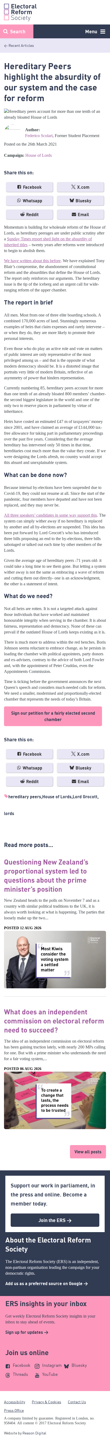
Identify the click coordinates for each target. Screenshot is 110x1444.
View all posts (87, 1151)
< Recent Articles (19, 45)
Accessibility (14, 1402)
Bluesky (82, 200)
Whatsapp (32, 200)
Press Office (14, 1410)
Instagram (52, 1365)
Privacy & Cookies (46, 1402)
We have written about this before (32, 260)
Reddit (32, 214)
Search (17, 31)
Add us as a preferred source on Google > (46, 1283)
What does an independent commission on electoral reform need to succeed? (54, 1020)
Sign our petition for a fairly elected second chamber (53, 716)
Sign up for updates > (26, 1332)
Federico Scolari (39, 135)
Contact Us (77, 1402)
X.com (82, 187)
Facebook (32, 187)
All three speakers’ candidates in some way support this (50, 515)
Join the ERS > (55, 1220)
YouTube (50, 1374)
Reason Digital (34, 1433)
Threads (20, 1374)
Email (83, 214)
